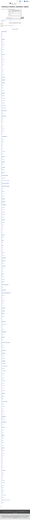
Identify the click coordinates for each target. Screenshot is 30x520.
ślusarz (2, 440)
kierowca (3, 198)
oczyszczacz (3, 300)
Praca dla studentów (21, 511)
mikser (2, 271)
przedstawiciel (3, 363)
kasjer (2, 193)
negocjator (2, 295)
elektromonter (4, 110)
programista (3, 358)
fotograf (2, 131)
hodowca (3, 156)
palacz (2, 326)
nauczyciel (3, 289)
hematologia (3, 151)
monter (2, 281)
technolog (2, 450)
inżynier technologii (5, 186)
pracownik (3, 350)
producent (2, 355)
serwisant (2, 411)
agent (2, 34)
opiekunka (2, 316)
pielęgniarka (3, 331)
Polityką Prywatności (23, 516)
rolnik (2, 396)
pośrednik (2, 347)
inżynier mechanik (5, 183)
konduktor (2, 209)
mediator (2, 263)
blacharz (2, 64)
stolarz (2, 424)
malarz (2, 250)
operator (3, 310)
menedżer (3, 266)
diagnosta (3, 79)
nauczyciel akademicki (6, 292)
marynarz (2, 255)
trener (2, 462)
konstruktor (2, 214)
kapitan (2, 188)
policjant (2, 334)
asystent (3, 54)
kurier (2, 232)
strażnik (3, 427)
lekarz (2, 240)
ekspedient (2, 100)
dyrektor (3, 93)
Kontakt (14, 511)
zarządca (2, 497)
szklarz (2, 432)
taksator (2, 442)
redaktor (2, 383)
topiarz (2, 460)
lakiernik (2, 237)
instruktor (3, 167)
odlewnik (2, 302)
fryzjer (2, 133)
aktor (2, 36)
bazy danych (3, 59)
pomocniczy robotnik (5, 342)
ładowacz (2, 245)
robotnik (3, 393)
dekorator (2, 74)
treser (2, 465)
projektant (3, 360)
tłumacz (2, 455)
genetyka (2, 141)
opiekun (3, 313)
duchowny (2, 90)
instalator (2, 164)
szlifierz (2, 435)
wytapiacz (2, 490)
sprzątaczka (3, 419)
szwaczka (2, 437)
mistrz (2, 273)
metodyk (2, 268)
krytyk (2, 229)
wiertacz (2, 475)
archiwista (2, 49)
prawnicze (3, 353)
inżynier (2, 172)
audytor (2, 57)
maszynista (3, 257)
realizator (2, 378)
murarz (2, 287)
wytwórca (2, 492)
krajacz (2, 227)
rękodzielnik (3, 390)
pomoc (2, 339)
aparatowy (2, 44)
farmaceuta (3, 116)
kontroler (3, 219)
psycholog (2, 373)
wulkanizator (3, 480)
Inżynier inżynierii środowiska (5, 180)
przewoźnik (2, 368)
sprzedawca (3, 422)
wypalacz (2, 487)
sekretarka (2, 406)
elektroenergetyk (3, 105)
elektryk (2, 113)
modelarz (2, 276)
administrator (4, 31)
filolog (2, 121)
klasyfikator (3, 204)
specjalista (3, 416)
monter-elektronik (4, 284)
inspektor (3, 161)
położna (3, 337)
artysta (2, 51)
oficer (2, 305)
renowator (2, 385)
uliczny (2, 467)
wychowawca (3, 482)
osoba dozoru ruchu (4, 324)
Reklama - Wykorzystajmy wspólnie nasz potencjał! (8, 511)
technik (2, 447)
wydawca (2, 485)
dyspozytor (2, 95)
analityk (2, 39)
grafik (2, 146)
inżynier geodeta (4, 175)
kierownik (3, 201)
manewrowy (3, 252)
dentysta (3, 77)
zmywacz (2, 502)
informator (2, 159)
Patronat (17, 511)
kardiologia (2, 191)
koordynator (3, 222)
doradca (3, 82)
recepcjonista (3, 380)
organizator (3, 321)
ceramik (2, 69)
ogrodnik (3, 307)
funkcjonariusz (4, 136)
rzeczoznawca (4, 401)
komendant (2, 207)
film (2, 118)
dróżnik (2, 85)
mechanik (3, 260)
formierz (2, 126)
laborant (3, 234)
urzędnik (3, 470)
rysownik (2, 398)
